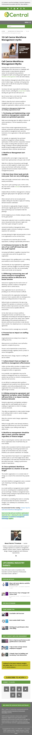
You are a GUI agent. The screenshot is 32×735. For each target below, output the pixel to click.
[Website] (24, 8)
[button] (28, 22)
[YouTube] (14, 8)
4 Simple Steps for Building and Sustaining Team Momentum (18, 654)
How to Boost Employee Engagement (15, 636)
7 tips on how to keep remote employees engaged (18, 647)
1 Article (25, 543)
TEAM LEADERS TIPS (8, 609)
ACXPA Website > (11, 667)
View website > (24, 4)
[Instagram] (20, 8)
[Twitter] (17, 8)
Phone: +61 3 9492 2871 (17, 728)
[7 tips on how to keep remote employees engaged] (5, 648)
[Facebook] (11, 8)
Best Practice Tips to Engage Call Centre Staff (19, 593)
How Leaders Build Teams (17, 620)
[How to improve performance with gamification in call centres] (5, 641)
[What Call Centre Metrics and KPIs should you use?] (5, 584)
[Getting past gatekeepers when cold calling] (5, 628)
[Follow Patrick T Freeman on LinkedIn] (16, 555)
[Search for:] (16, 26)
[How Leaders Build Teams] (5, 621)
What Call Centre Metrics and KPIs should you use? (19, 583)
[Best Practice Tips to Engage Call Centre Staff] (5, 593)
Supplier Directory (20, 730)
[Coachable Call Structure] (5, 614)
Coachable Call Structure (16, 613)
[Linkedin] (8, 8)
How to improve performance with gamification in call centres (19, 640)
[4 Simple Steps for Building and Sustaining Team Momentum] (5, 654)
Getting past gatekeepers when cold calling (19, 627)
